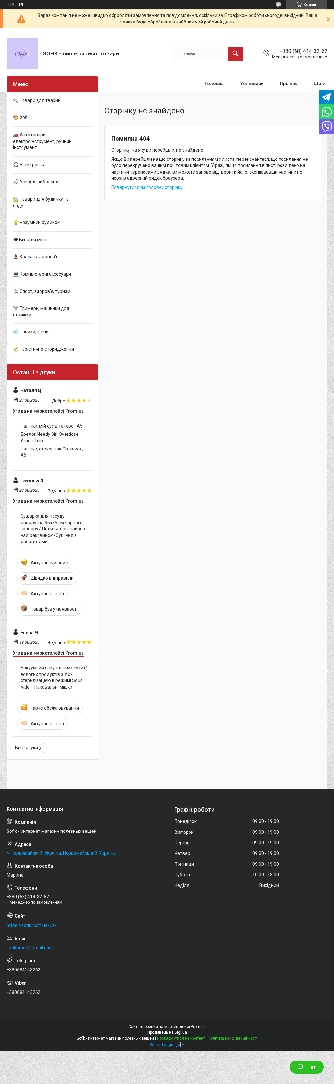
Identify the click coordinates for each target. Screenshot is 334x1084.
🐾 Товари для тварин (37, 100)
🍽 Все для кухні (30, 239)
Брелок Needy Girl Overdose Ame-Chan (50, 437)
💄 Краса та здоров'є (35, 256)
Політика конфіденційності (233, 1038)
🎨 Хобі (21, 117)
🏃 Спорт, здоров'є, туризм (41, 291)
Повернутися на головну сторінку (147, 187)
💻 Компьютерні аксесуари (42, 274)
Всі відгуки (26, 747)
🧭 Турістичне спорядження (43, 349)
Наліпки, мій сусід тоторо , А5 (52, 426)
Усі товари (252, 83)
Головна (214, 83)
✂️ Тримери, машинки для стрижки (41, 311)
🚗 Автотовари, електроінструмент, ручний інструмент (42, 141)
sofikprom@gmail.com (30, 947)
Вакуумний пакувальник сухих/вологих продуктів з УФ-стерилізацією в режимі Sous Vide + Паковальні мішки (54, 677)
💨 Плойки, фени (31, 331)
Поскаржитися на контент (181, 1038)
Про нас (288, 83)
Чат (311, 1067)
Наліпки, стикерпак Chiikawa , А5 (52, 452)
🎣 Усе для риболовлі (36, 181)
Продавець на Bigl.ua (167, 1032)
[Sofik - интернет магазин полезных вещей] (22, 53)
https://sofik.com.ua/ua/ (32, 925)
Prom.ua (198, 1026)
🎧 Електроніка (29, 164)
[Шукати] (235, 54)
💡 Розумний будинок (36, 222)
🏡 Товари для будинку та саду (41, 202)
